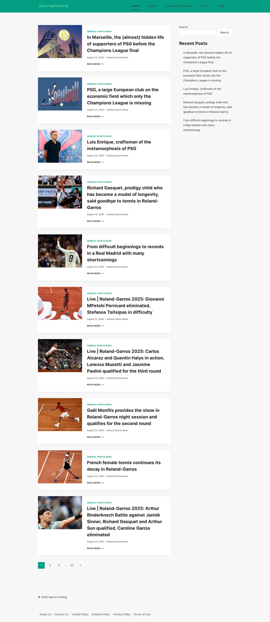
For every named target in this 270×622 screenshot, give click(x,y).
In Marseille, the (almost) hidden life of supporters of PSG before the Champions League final (125, 44)
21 (71, 565)
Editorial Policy (101, 614)
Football (153, 6)
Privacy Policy (121, 614)
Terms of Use (142, 614)
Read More (95, 64)
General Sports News (179, 6)
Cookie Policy (80, 614)
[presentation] (60, 41)
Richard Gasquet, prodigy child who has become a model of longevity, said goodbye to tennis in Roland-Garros (207, 107)
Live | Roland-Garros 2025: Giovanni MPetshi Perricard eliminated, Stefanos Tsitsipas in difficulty (125, 305)
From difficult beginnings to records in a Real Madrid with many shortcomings (125, 253)
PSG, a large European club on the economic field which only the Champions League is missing (123, 96)
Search (183, 27)
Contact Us (62, 614)
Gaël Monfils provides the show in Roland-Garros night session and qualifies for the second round (123, 417)
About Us (45, 614)
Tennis (205, 6)
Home (135, 6)
